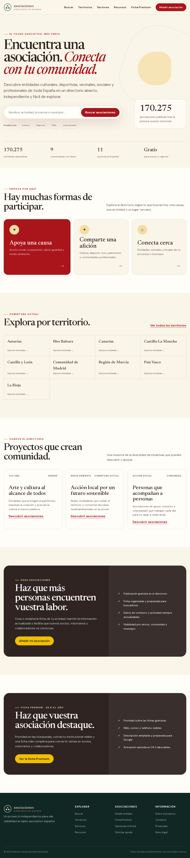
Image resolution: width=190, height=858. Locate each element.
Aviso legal (161, 832)
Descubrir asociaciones (26, 516)
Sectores (103, 7)
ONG (53, 125)
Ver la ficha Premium (34, 759)
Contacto (160, 819)
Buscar (68, 7)
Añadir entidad (123, 813)
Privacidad (161, 826)
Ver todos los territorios (168, 325)
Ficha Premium (141, 7)
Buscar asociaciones (100, 112)
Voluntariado (69, 125)
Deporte (40, 125)
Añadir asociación (171, 7)
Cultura (26, 125)
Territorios (85, 7)
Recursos (120, 7)
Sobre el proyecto (165, 813)
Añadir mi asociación (34, 641)
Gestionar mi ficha (125, 826)
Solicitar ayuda (123, 832)
